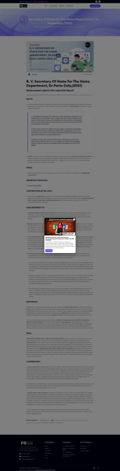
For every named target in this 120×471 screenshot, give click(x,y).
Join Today (49, 250)
